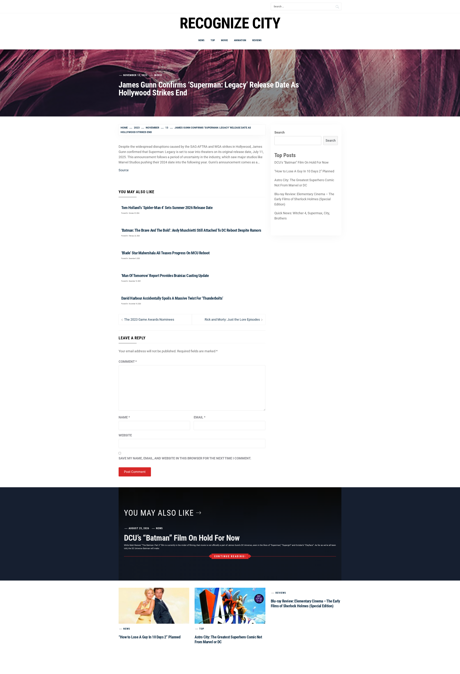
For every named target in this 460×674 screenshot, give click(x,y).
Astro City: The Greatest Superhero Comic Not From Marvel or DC (304, 182)
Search (279, 132)
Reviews (257, 40)
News (201, 40)
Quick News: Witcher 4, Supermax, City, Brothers (302, 215)
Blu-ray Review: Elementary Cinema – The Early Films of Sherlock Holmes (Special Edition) (304, 199)
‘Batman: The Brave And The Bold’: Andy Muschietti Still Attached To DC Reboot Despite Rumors (191, 230)
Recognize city (230, 23)
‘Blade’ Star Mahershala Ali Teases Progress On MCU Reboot (165, 253)
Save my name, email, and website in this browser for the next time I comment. (185, 458)
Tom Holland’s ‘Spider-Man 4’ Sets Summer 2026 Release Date (167, 207)
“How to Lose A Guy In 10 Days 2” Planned (304, 171)
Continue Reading (229, 556)
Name (124, 417)
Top (213, 40)
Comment (128, 361)
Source (124, 170)
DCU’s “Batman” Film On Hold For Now (301, 162)
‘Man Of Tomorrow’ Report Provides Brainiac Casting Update (165, 275)
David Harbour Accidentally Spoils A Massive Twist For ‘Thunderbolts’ (172, 298)
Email (199, 417)
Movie (224, 40)
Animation (240, 40)
